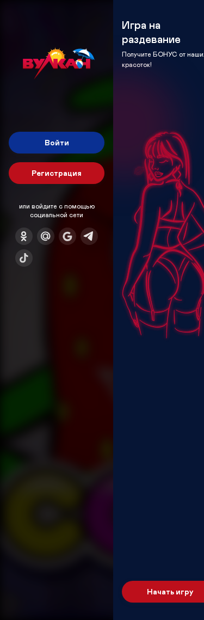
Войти (57, 142)
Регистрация (57, 173)
